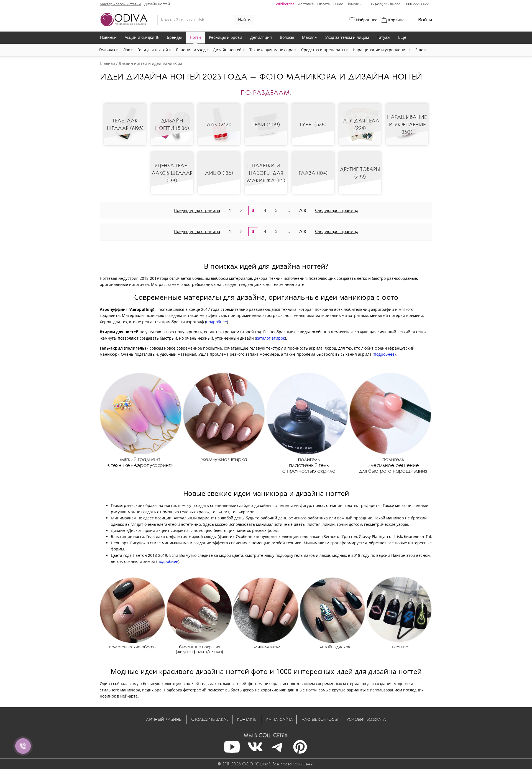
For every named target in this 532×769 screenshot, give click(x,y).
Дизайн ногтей (157, 3)
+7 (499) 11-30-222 (385, 3)
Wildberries (285, 3)
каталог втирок (270, 338)
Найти (244, 19)
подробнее (216, 321)
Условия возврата (366, 719)
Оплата (323, 3)
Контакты (247, 719)
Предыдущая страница (197, 210)
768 (302, 210)
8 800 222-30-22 (416, 3)
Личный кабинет (164, 719)
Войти (425, 19)
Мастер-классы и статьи (120, 3)
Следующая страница (336, 210)
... (288, 210)
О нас (338, 3)
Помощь (354, 3)
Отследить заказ (210, 719)
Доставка (306, 3)
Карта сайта (279, 719)
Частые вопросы (320, 719)
